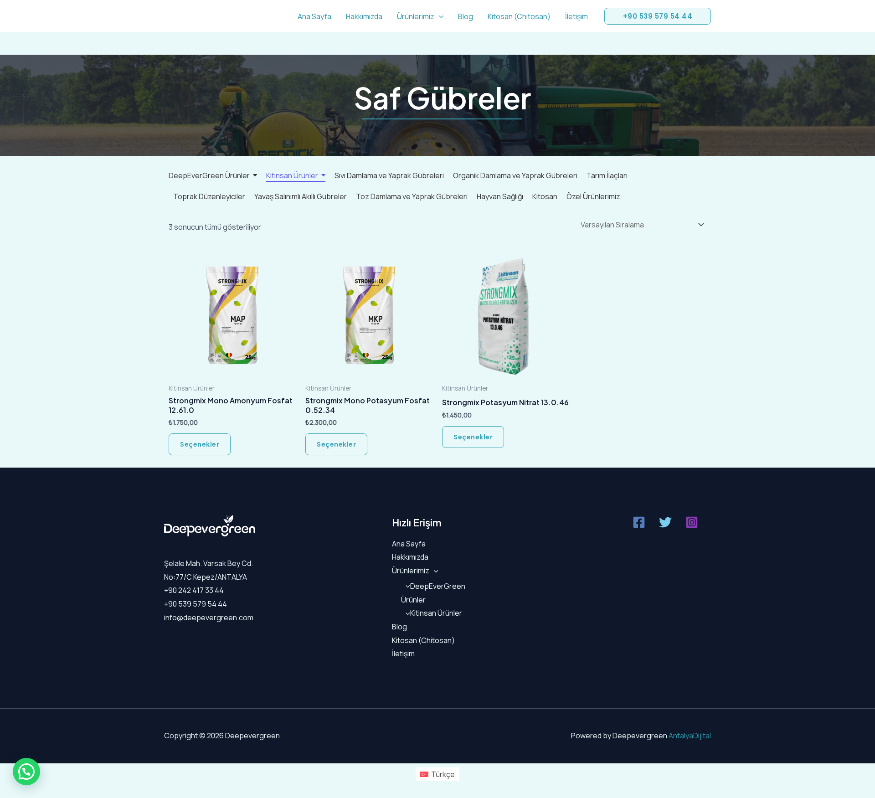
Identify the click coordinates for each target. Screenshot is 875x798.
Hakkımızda (364, 16)
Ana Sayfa (314, 16)
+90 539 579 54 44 (195, 604)
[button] (438, 16)
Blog (465, 16)
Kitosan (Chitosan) (519, 16)
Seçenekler (199, 444)
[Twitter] (665, 522)
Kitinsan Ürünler (436, 613)
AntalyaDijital (690, 736)
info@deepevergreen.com (208, 618)
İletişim (576, 16)
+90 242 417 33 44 (194, 590)
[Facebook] (639, 522)
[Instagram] (691, 522)
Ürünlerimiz (415, 16)
